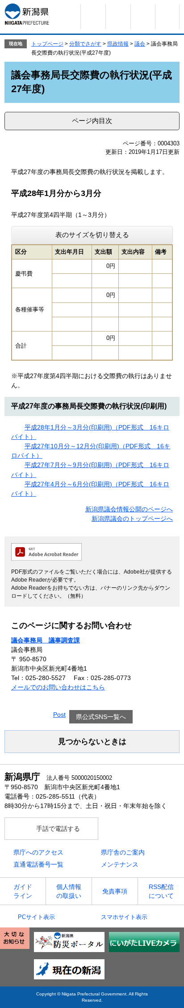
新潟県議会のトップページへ (132, 518)
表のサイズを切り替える (92, 234)
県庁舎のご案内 (123, 852)
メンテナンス (119, 864)
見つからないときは (92, 741)
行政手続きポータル (117, 16)
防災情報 (92, 16)
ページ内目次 (92, 120)
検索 (142, 16)
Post (59, 714)
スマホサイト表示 (124, 917)
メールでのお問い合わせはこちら (58, 687)
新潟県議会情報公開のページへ (129, 509)
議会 (139, 44)
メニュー (167, 16)
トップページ (47, 44)
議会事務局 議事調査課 (45, 640)
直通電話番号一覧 (38, 864)
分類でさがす (85, 44)
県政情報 (118, 44)
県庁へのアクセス (38, 852)
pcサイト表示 (36, 917)
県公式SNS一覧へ (101, 716)
